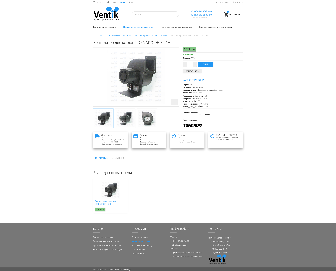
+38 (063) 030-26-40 (201, 11)
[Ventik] (106, 14)
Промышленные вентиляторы (138, 27)
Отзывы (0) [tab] (118, 158)
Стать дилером (222, 2)
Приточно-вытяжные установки (177, 27)
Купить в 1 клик (192, 71)
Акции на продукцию (141, 241)
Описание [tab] (101, 158)
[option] (103, 118)
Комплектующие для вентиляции (216, 27)
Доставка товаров (140, 237)
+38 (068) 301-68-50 (201, 14)
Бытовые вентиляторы (105, 27)
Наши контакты (138, 254)
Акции (122, 2)
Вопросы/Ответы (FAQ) (142, 245)
